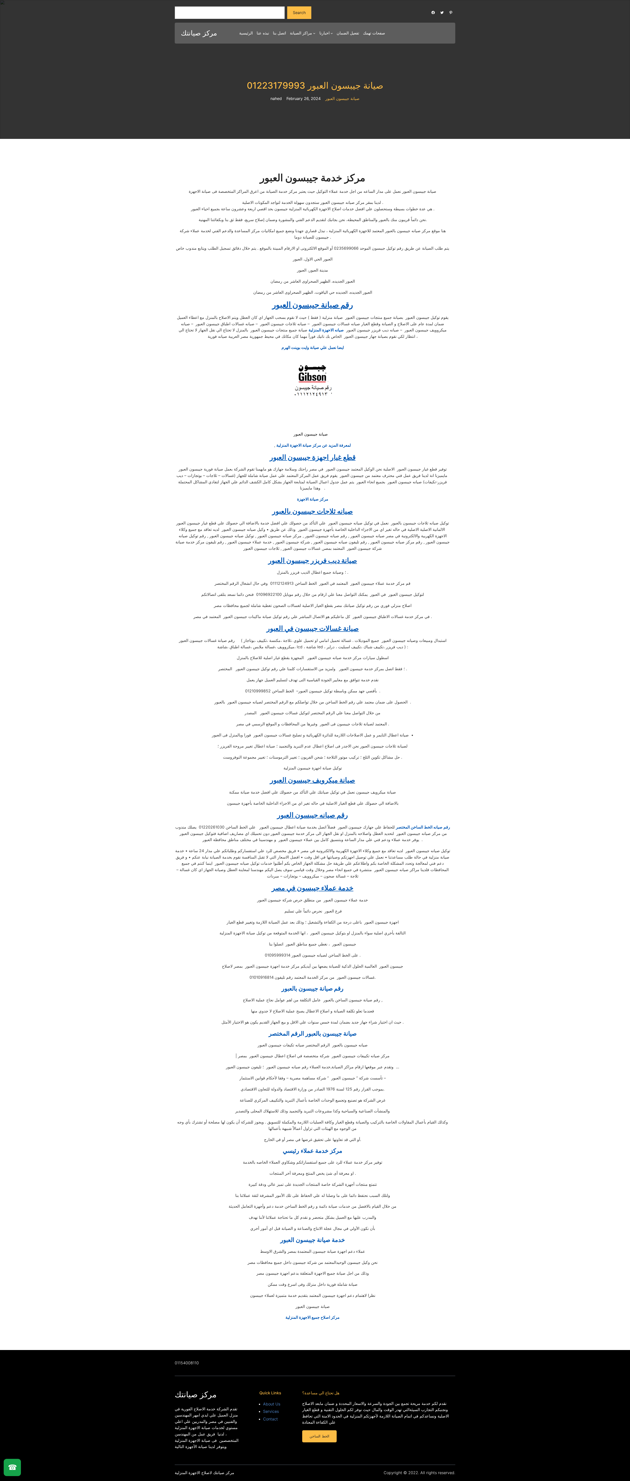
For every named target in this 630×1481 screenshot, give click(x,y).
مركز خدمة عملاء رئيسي (312, 1150)
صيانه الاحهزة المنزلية (326, 329)
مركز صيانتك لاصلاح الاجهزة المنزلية (204, 1472)
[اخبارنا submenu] (332, 33)
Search (299, 12)
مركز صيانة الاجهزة (312, 499)
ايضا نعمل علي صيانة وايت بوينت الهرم (313, 347)
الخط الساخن (319, 1436)
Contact (270, 1418)
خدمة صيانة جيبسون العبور (312, 1239)
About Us (271, 1403)
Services (271, 1411)
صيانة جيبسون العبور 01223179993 (315, 85)
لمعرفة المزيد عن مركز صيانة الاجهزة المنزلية (313, 445)
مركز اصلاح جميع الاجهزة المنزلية (312, 1317)
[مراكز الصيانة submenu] (314, 33)
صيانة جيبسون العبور (342, 98)
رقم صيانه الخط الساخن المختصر (423, 827)
